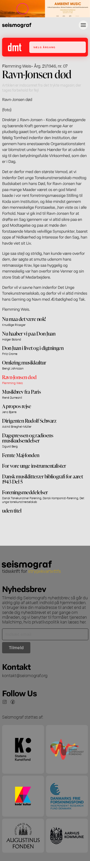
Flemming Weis (16, 66)
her (83, 622)
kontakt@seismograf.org (25, 675)
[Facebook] (12, 701)
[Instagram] (4, 701)
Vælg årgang (44, 47)
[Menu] (83, 25)
